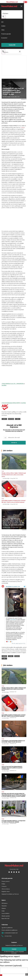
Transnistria (4, 905)
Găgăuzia (4, 908)
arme (4, 418)
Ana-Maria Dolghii (6, 96)
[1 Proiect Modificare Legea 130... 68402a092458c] (14, 374)
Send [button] (1, 975)
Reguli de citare (6, 891)
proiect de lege (11, 418)
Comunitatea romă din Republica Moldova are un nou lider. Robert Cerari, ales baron (13, 741)
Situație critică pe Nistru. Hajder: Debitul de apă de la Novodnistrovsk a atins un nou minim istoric (14, 474)
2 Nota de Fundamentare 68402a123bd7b (11, 402)
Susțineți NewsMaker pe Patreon (10, 894)
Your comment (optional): (11, 966)
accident (4, 656)
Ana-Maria (4, 385)
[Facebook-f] (9, 872)
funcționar (17, 656)
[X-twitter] (11, 872)
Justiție (3, 911)
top (17, 418)
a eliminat (23, 127)
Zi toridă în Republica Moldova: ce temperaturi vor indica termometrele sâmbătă (13, 821)
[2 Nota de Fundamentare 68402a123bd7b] (14, 394)
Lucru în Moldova (5, 913)
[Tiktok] (16, 872)
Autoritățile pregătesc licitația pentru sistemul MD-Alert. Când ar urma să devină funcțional (13, 715)
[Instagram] (14, 872)
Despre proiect (6, 881)
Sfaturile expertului (6, 916)
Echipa (3, 883)
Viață (4, 85)
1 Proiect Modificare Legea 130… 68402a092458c (13, 383)
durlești (10, 656)
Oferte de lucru (6, 889)
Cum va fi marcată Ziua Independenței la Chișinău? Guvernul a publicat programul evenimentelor (12, 768)
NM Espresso (4, 903)
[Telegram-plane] (18, 872)
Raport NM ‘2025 (5, 918)
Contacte (4, 886)
